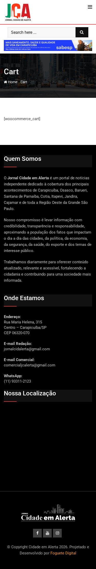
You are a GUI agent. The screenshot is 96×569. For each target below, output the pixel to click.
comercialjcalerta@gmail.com (29, 365)
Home (12, 82)
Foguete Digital (63, 553)
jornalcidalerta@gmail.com (27, 349)
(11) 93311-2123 (17, 381)
